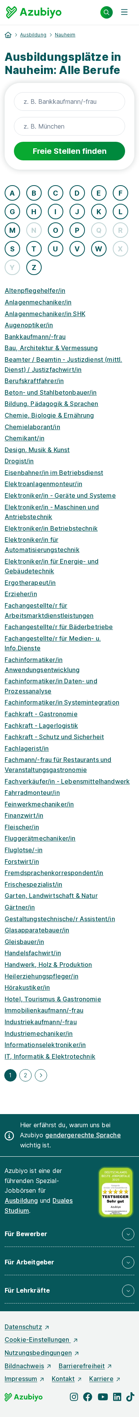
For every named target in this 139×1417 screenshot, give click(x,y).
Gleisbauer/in (24, 942)
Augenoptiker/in (29, 325)
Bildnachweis (24, 1366)
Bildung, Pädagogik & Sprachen (51, 404)
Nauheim (65, 35)
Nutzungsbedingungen (38, 1353)
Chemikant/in (24, 438)
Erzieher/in (21, 594)
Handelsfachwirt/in (33, 953)
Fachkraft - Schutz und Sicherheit (54, 737)
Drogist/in (19, 461)
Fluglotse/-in (23, 850)
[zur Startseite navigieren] (8, 35)
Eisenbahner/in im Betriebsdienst (54, 472)
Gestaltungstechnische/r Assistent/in (60, 919)
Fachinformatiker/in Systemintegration (62, 702)
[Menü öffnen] (124, 12)
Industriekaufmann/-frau (41, 1022)
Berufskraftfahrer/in (34, 381)
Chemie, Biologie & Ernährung (49, 415)
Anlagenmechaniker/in (38, 302)
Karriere (101, 1379)
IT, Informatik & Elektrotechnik (50, 1056)
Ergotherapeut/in (30, 582)
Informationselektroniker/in (45, 1045)
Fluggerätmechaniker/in (40, 838)
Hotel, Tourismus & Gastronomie (53, 999)
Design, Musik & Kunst (37, 450)
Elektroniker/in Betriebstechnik (51, 528)
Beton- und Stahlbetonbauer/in (51, 392)
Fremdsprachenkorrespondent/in (54, 873)
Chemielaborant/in (32, 427)
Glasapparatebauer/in (37, 930)
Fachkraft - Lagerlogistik (41, 725)
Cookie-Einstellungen (38, 1339)
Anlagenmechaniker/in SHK (45, 314)
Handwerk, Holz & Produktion (48, 964)
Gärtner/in (20, 907)
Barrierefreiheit (82, 1366)
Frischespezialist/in (33, 884)
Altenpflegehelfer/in (35, 290)
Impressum (21, 1379)
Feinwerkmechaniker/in (39, 804)
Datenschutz (23, 1327)
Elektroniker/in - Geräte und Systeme (60, 495)
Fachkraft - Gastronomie (41, 714)
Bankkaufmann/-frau (35, 336)
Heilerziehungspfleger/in (41, 976)
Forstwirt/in (22, 861)
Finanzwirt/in (24, 815)
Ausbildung (33, 35)
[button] (69, 1234)
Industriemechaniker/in (39, 1033)
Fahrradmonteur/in (32, 792)
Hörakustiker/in (27, 987)
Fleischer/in (22, 827)
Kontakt (63, 1379)
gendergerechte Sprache (83, 1135)
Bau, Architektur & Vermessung (51, 348)
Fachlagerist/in (27, 748)
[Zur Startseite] (33, 12)
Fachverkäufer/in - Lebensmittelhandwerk (67, 781)
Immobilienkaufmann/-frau (44, 1010)
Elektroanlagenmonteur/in (43, 484)
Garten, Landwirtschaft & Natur (51, 895)
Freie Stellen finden (70, 151)
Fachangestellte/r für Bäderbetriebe (59, 627)
